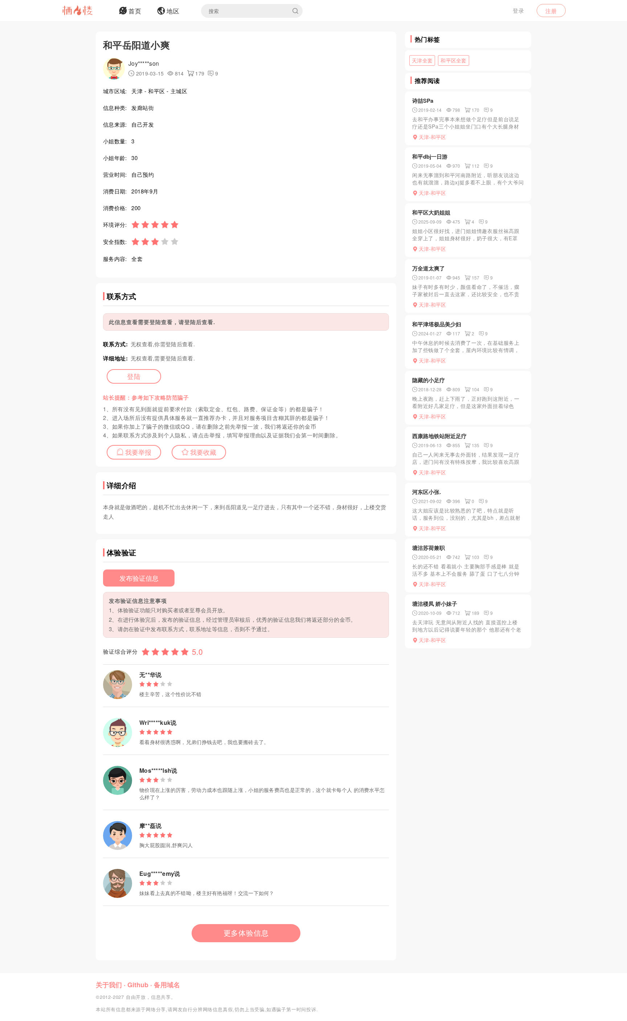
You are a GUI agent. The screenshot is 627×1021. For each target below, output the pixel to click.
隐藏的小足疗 (428, 380)
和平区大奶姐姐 (431, 212)
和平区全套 (453, 60)
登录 (518, 10)
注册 (551, 11)
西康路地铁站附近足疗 (439, 436)
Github (137, 984)
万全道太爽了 (428, 268)
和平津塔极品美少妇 (436, 324)
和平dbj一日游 (429, 156)
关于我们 (109, 984)
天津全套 (422, 60)
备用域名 (167, 984)
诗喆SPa (422, 101)
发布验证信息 (139, 578)
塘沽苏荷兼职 (428, 548)
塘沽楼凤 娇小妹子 (434, 604)
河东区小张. (426, 492)
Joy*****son (143, 63)
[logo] (87, 11)
